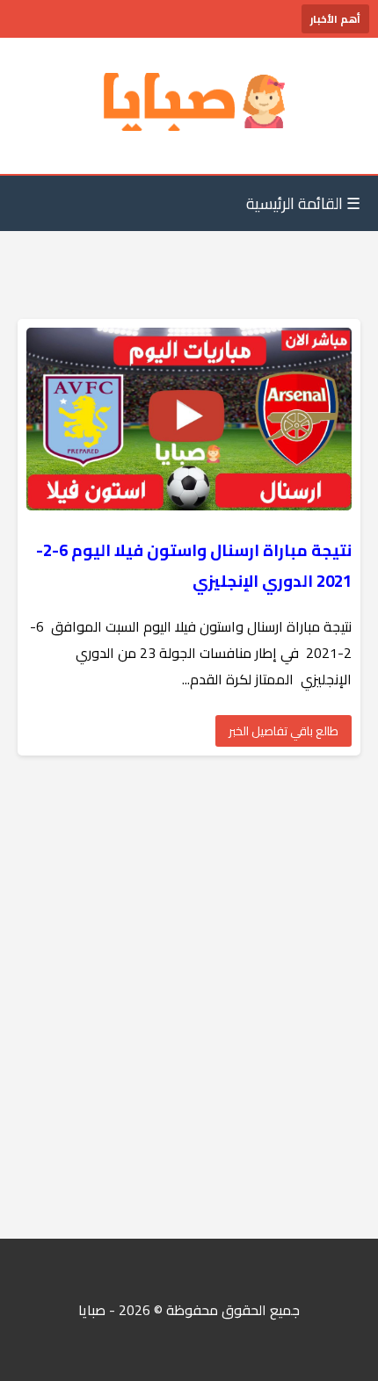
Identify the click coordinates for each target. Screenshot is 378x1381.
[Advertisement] (189, 997)
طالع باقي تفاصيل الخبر (283, 730)
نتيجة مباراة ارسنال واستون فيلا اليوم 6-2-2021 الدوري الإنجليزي (194, 566)
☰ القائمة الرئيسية (303, 203)
